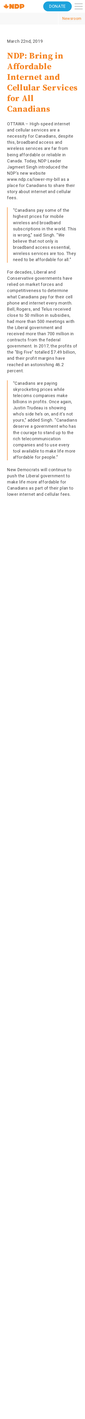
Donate (57, 6)
